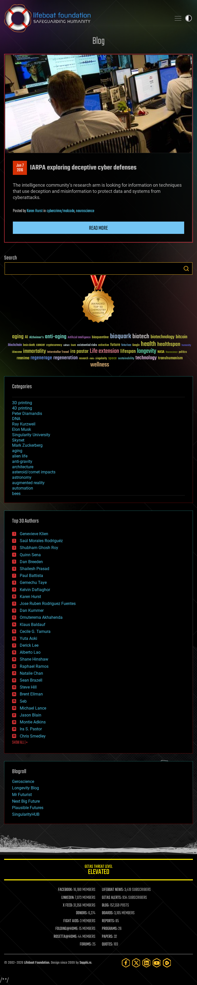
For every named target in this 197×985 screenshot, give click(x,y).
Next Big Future (26, 801)
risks (92, 358)
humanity (186, 345)
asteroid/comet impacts (33, 472)
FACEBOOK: (65, 890)
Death (73, 345)
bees (16, 493)
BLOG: (105, 905)
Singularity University (31, 434)
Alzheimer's (36, 338)
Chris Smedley (33, 736)
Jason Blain (30, 715)
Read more (98, 228)
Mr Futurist (22, 794)
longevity (146, 351)
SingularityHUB (26, 814)
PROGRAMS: (109, 929)
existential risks (87, 345)
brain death (29, 345)
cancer (40, 345)
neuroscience (85, 211)
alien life (19, 456)
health (148, 344)
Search (186, 268)
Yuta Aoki (28, 638)
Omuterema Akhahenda (41, 617)
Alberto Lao (30, 652)
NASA (160, 352)
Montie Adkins (33, 722)
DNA (16, 418)
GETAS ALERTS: (112, 897)
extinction (103, 345)
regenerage (41, 358)
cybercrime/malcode (60, 211)
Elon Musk (21, 429)
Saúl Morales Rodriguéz (41, 540)
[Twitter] (136, 962)
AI (26, 337)
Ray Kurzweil (23, 424)
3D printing (22, 402)
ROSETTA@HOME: (65, 936)
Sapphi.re (85, 963)
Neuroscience (172, 352)
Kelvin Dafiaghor (35, 589)
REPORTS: (108, 921)
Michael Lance (33, 708)
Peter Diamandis (27, 413)
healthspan (168, 344)
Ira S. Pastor (31, 729)
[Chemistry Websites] (98, 300)
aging (18, 337)
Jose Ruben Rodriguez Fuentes (48, 603)
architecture (22, 466)
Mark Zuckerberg (27, 445)
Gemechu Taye (33, 582)
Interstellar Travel (58, 352)
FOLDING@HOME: (66, 929)
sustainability (126, 359)
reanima (23, 358)
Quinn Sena (30, 554)
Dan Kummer (32, 610)
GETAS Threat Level (98, 870)
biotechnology (162, 337)
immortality (34, 351)
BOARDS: (107, 913)
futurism (126, 345)
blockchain (15, 345)
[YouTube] (157, 962)
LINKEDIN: (67, 897)
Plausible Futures (27, 807)
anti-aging (55, 337)
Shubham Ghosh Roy (39, 547)
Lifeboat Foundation (36, 963)
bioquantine (100, 337)
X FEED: (68, 905)
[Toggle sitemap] (178, 18)
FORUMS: (86, 944)
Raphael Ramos (34, 666)
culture (66, 345)
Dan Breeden (31, 561)
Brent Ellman (31, 694)
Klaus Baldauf (32, 624)
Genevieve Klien (34, 533)
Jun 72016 (20, 168)
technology (146, 358)
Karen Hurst (35, 211)
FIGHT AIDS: (71, 921)
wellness (99, 365)
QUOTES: (107, 944)
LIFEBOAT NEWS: (113, 890)
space (112, 358)
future (115, 344)
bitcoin (181, 337)
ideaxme (17, 352)
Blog (98, 41)
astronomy (22, 477)
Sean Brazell (31, 680)
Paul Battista (31, 575)
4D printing (22, 408)
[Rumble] (167, 962)
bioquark (120, 336)
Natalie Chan (31, 673)
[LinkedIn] (146, 962)
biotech (140, 336)
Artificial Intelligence (79, 337)
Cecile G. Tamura (35, 631)
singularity (101, 358)
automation (22, 488)
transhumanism (170, 358)
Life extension (104, 351)
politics (183, 352)
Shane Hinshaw (34, 659)
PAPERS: (107, 936)
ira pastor (79, 351)
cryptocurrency (54, 345)
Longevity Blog (25, 787)
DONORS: (81, 913)
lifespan (128, 351)
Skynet (18, 440)
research (83, 358)
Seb (23, 701)
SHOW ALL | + (20, 742)
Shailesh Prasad (34, 568)
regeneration (65, 358)
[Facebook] (126, 962)
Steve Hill (28, 687)
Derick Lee (29, 645)
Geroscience (23, 781)
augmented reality (28, 482)
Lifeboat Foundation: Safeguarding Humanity (85, 18)
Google (136, 345)
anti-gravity (22, 461)
